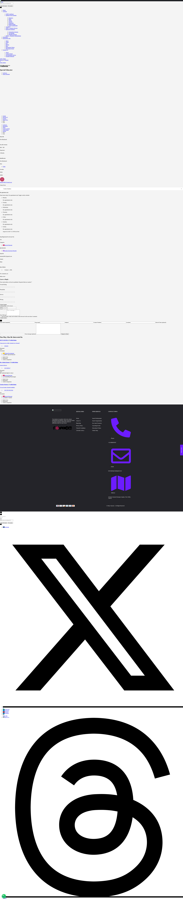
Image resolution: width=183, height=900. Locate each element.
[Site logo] (1, 2)
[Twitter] (60, 428)
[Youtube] (63, 428)
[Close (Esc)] (0, 516)
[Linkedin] (70, 428)
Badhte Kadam (12, 24)
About (7, 52)
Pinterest (6, 712)
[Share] (2, 516)
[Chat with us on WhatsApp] (4, 896)
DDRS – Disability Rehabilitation (13, 35)
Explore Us (5, 50)
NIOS (7, 41)
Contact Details (9, 53)
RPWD (7, 44)
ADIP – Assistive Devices (11, 28)
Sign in (2, 60)
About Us (78, 420)
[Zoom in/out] (4, 516)
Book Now (5, 120)
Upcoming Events (96, 425)
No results (10, 6)
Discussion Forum (10, 48)
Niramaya (11, 18)
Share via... (6, 717)
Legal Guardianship (13, 25)
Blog (7, 46)
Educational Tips (6, 38)
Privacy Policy (79, 425)
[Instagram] (57, 428)
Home (4, 10)
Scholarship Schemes (13, 32)
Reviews (5, 117)
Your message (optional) (30, 334)
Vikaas (10, 20)
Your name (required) (5, 322)
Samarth (10, 21)
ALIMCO (8, 26)
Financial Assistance (10, 29)
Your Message (3, 315)
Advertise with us (80, 430)
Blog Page (78, 423)
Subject (67, 322)
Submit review (3, 317)
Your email (37, 322)
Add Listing (181, 450)
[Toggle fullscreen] (3, 516)
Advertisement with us (11, 55)
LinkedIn (7, 713)
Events (4, 118)
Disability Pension (13, 34)
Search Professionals (97, 418)
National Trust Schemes (11, 15)
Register (6, 60)
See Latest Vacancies (97, 423)
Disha (10, 19)
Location (128, 322)
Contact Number (97, 322)
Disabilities (5, 37)
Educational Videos (10, 47)
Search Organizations (97, 420)
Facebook (7, 527)
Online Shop (95, 430)
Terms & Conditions (80, 428)
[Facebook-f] (54, 428)
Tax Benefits (11, 33)
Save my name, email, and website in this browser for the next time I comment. (19, 316)
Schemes (5, 11)
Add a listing (3, 58)
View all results (4, 6)
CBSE (7, 42)
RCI (7, 43)
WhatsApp (7, 709)
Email (1, 308)
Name (1, 307)
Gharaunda (11, 23)
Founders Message (10, 56)
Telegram (7, 710)
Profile (4, 116)
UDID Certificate (10, 14)
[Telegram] (67, 428)
